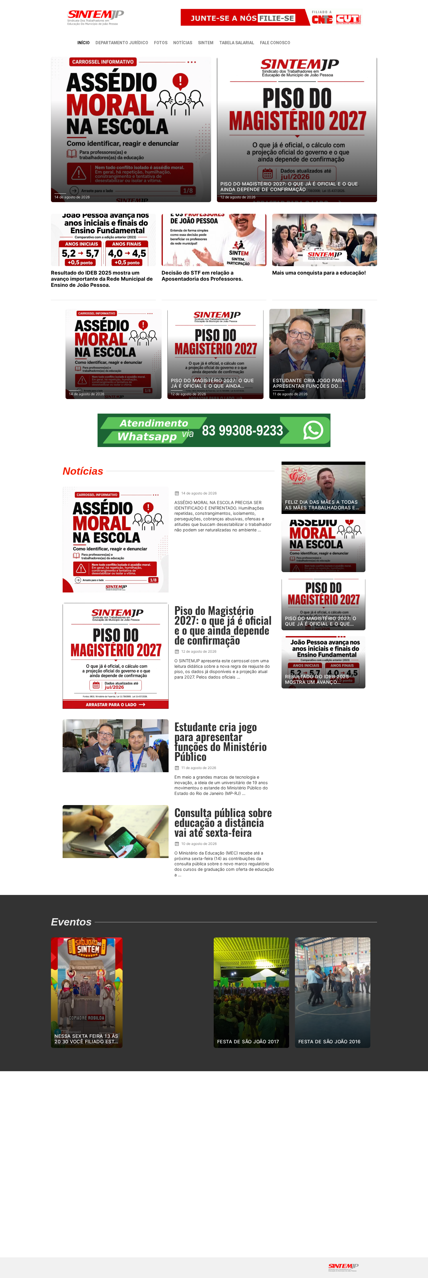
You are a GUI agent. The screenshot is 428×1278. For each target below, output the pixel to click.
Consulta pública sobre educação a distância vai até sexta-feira (223, 822)
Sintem (205, 42)
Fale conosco (275, 42)
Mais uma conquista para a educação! (319, 273)
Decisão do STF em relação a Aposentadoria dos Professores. (202, 276)
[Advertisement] (323, 781)
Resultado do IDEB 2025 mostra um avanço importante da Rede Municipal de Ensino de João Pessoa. (102, 279)
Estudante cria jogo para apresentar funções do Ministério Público (220, 741)
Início (83, 42)
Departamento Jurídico (121, 42)
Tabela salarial (236, 42)
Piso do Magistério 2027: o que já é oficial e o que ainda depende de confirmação (223, 625)
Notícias (182, 42)
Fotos (160, 42)
